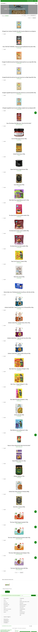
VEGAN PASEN (22, 613)
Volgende (34, 17)
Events (5, 607)
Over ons (5, 601)
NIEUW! (21, 610)
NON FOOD (22, 607)
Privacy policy (6, 610)
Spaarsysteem (6, 603)
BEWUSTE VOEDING (23, 604)
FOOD (5, 9)
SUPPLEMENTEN (22, 606)
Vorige (29, 17)
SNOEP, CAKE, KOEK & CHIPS (24, 601)
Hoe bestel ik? (6, 606)
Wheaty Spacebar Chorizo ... (7, 588)
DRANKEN (21, 603)
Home (5, 600)
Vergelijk (4, 49)
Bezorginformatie (6, 604)
